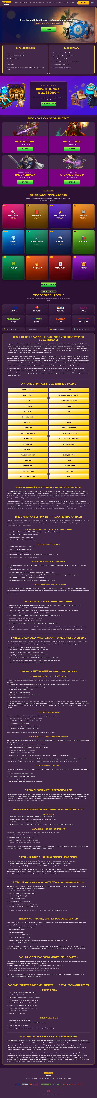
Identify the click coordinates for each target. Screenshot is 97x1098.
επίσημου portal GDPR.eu (64, 1047)
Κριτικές (41, 1078)
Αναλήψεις (65, 2)
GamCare (26, 948)
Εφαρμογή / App (56, 2)
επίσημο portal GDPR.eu (14, 506)
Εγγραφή (48, 29)
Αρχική (16, 2)
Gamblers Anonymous (53, 1049)
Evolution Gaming (44, 740)
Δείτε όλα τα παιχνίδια (48, 284)
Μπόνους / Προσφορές (25, 2)
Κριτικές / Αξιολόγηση (38, 2)
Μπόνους (34, 1078)
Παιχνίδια (48, 2)
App (53, 1078)
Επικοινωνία (67, 1078)
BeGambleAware (34, 948)
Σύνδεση (72, 2)
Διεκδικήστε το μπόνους (48, 104)
